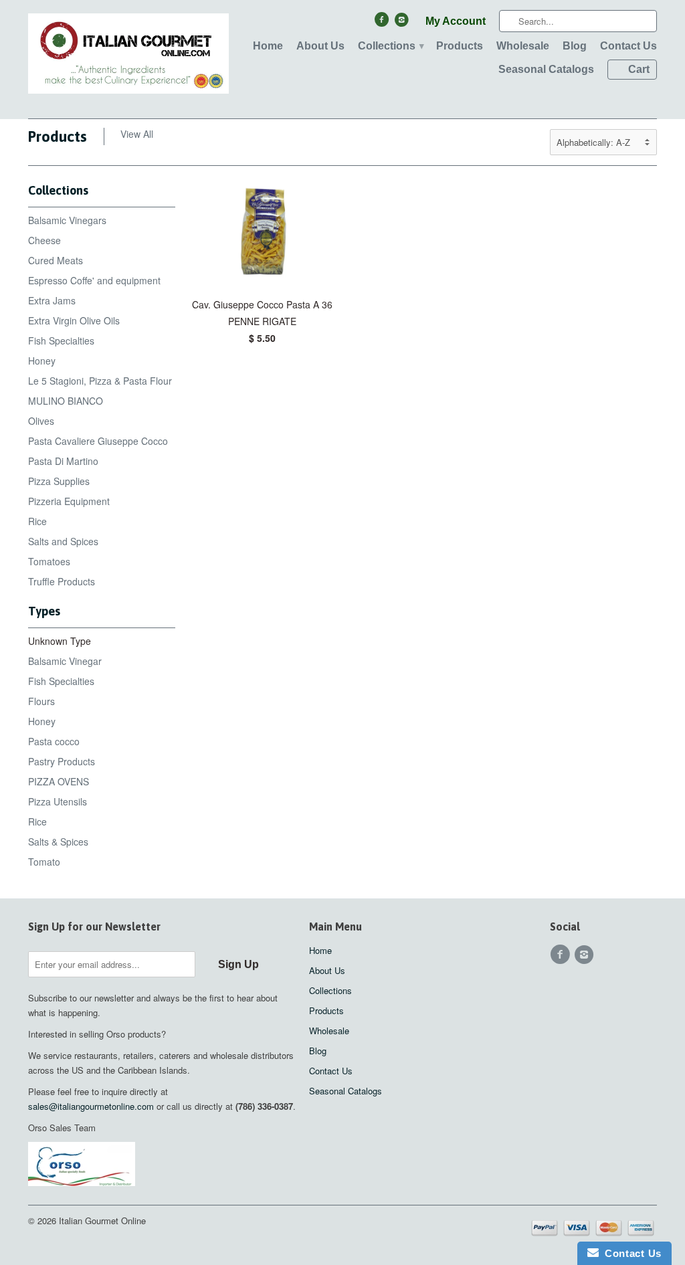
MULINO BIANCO (65, 400)
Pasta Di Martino (63, 461)
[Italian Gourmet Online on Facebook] (382, 22)
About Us (320, 46)
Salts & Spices (58, 841)
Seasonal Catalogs (546, 69)
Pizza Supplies (59, 481)
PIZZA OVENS (58, 781)
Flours (41, 701)
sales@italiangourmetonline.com (91, 1106)
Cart (639, 69)
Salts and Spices (63, 541)
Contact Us (628, 46)
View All (136, 133)
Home (268, 46)
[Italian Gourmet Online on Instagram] (403, 22)
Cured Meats (55, 260)
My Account (455, 21)
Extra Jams (52, 300)
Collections (390, 46)
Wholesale (522, 46)
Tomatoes (49, 561)
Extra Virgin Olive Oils (74, 320)
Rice (37, 521)
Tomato (44, 861)
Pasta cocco (54, 741)
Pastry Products (61, 761)
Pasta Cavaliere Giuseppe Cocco (98, 441)
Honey (42, 360)
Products (459, 46)
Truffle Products (61, 581)
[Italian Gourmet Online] (128, 59)
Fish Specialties (61, 340)
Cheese (44, 240)
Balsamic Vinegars (67, 220)
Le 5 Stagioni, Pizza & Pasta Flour (100, 380)
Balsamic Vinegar (65, 661)
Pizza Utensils (57, 801)
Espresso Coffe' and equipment (94, 280)
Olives (41, 420)
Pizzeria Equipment (69, 501)
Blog (575, 46)
